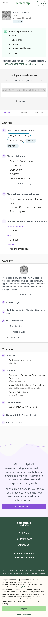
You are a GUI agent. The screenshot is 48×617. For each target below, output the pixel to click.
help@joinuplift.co (24, 557)
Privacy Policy (21, 587)
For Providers (24, 538)
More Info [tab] (40, 113)
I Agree (24, 609)
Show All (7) (24, 184)
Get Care (24, 533)
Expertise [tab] (8, 113)
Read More (22, 294)
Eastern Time (24, 101)
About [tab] (24, 113)
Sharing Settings (24, 614)
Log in (42, 3)
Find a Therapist (24, 506)
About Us (24, 544)
